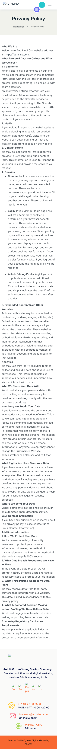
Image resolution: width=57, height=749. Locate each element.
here (45, 107)
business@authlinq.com (33, 714)
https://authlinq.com (17, 54)
